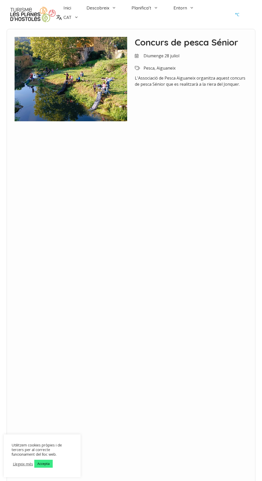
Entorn (180, 7)
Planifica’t (141, 7)
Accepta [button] (43, 463)
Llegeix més (23, 464)
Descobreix (97, 7)
